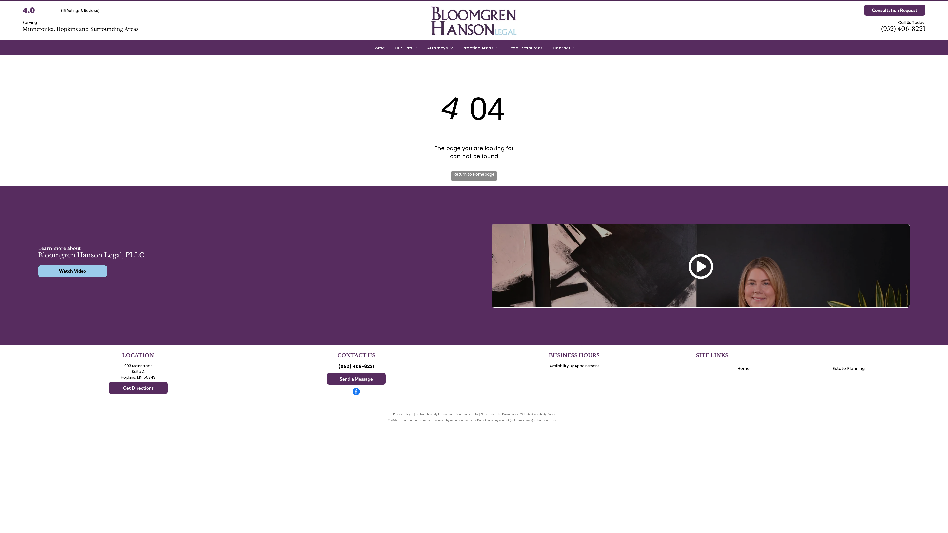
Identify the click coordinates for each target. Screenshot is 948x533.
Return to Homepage (474, 174)
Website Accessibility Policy (537, 414)
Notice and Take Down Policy (499, 414)
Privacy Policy (402, 414)
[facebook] (356, 392)
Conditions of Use (467, 414)
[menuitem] (379, 47)
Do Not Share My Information (435, 414)
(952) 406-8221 (903, 28)
